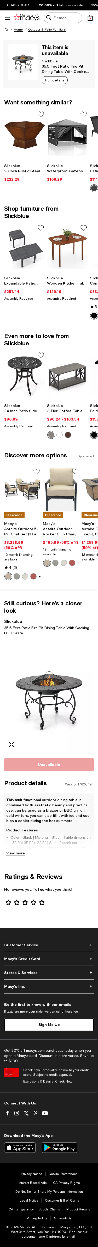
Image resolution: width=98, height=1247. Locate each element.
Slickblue (50, 61)
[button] (49, 696)
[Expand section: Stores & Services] (49, 972)
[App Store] (20, 1147)
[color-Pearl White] (25, 576)
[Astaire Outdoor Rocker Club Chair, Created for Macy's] (61, 489)
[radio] (51, 435)
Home (18, 29)
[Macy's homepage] (6, 29)
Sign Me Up (49, 1024)
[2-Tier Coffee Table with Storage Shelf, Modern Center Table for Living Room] (67, 376)
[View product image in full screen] (11, 744)
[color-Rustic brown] (68, 435)
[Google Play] (59, 1147)
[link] (24, 172)
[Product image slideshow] (49, 696)
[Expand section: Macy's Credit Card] (49, 959)
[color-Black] (94, 188)
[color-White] (59, 435)
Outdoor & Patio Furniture (47, 29)
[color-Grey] (51, 435)
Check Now (63, 1081)
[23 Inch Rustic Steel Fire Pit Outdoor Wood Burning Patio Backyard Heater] (24, 135)
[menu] (7, 18)
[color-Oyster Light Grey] (17, 576)
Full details (54, 80)
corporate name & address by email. (49, 1236)
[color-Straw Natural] (8, 576)
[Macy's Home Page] (26, 17)
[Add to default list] (41, 114)
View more (15, 853)
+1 (40, 576)
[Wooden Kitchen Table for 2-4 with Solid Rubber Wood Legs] (67, 249)
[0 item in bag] (90, 17)
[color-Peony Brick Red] (33, 576)
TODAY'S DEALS (18, 5)
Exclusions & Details (38, 1081)
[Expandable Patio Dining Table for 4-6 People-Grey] (24, 249)
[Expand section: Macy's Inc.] (49, 986)
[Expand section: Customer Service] (49, 945)
